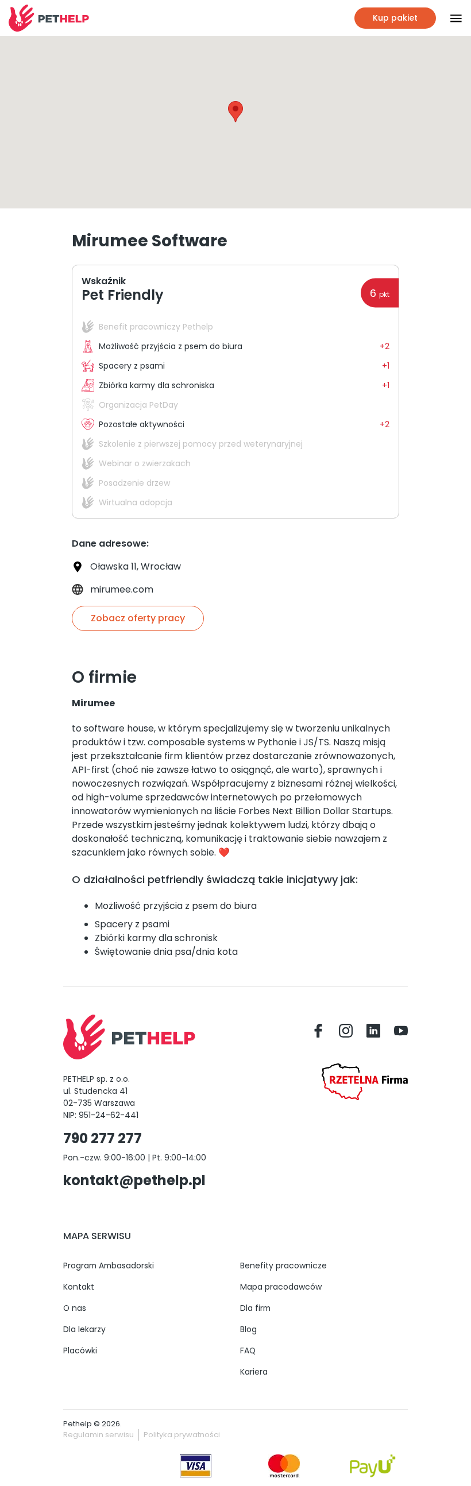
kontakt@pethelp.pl (134, 1180)
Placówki (80, 1350)
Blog (248, 1329)
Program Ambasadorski (108, 1265)
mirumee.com (121, 589)
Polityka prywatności (182, 1434)
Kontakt (78, 1286)
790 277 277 (102, 1138)
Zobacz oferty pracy (138, 618)
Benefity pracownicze (283, 1265)
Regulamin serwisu (98, 1434)
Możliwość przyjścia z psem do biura (176, 905)
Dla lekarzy (84, 1329)
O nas (74, 1308)
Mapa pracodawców (281, 1286)
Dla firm (255, 1308)
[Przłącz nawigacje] (449, 18)
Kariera (254, 1371)
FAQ (248, 1350)
